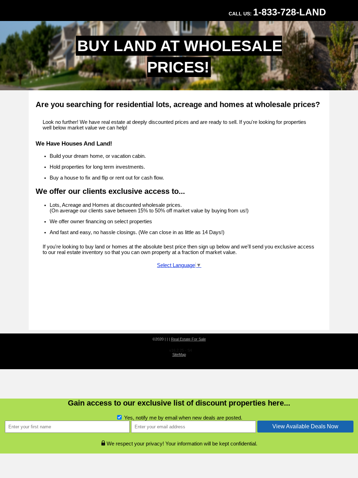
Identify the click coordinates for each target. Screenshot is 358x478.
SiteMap (179, 354)
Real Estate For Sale (188, 339)
